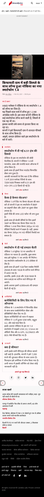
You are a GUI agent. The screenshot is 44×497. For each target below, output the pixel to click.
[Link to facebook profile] (14, 475)
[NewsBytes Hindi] (16, 3)
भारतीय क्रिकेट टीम (8, 418)
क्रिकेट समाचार (35, 450)
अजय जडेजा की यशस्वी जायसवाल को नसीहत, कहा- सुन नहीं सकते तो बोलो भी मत (21, 395)
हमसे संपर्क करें (34, 467)
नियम (25, 467)
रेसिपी (12, 459)
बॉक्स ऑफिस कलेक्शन (21, 450)
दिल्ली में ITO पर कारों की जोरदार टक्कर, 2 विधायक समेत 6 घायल (20, 424)
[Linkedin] (32, 377)
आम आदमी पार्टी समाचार (28, 445)
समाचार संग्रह (28, 470)
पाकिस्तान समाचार (32, 454)
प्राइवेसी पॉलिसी (16, 467)
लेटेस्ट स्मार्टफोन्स (19, 454)
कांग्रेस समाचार (19, 441)
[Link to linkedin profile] (25, 475)
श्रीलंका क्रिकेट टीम (8, 399)
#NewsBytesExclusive (10, 445)
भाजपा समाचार (6, 450)
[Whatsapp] (18, 377)
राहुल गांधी (5, 459)
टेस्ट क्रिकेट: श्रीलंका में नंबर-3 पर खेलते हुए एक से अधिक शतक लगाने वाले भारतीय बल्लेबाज (21, 414)
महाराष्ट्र (4, 409)
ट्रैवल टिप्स (38, 441)
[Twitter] (25, 377)
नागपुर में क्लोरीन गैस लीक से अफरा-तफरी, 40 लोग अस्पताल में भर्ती (20, 405)
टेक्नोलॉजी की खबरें (16, 11)
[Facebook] (11, 377)
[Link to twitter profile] (20, 475)
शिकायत (13, 470)
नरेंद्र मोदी (30, 441)
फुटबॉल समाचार (7, 454)
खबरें (7, 11)
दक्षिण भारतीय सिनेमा (23, 459)
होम (3, 11)
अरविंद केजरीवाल (7, 441)
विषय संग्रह (38, 470)
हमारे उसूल (5, 470)
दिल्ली (4, 428)
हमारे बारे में (5, 467)
